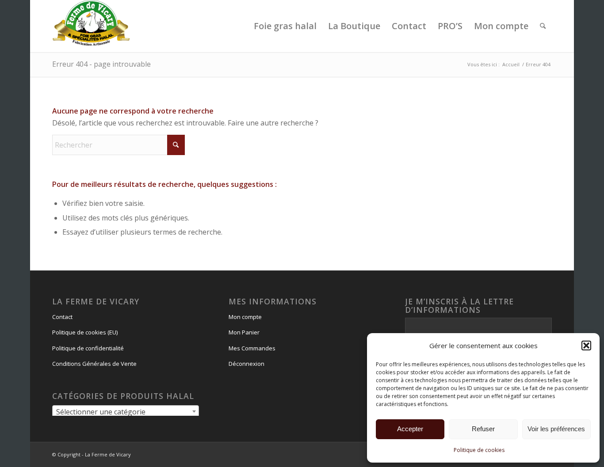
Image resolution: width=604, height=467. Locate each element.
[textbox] (125, 412)
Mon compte (245, 317)
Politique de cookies (479, 450)
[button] (586, 345)
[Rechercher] (542, 26)
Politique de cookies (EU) (85, 332)
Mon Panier (244, 332)
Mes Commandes (252, 348)
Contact (62, 317)
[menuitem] (285, 26)
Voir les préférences (556, 429)
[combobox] (125, 411)
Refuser (483, 429)
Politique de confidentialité (88, 348)
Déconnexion (246, 364)
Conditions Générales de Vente (94, 364)
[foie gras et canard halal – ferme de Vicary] (91, 26)
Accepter (410, 429)
